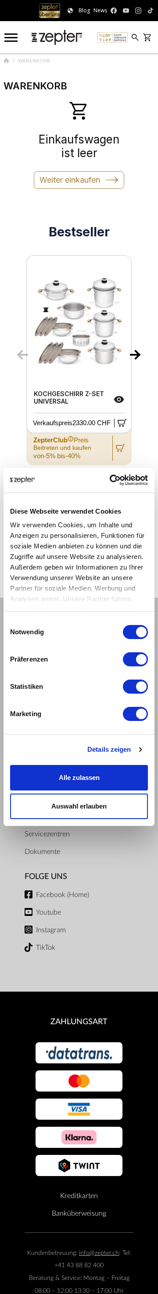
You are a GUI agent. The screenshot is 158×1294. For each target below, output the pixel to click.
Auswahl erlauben (79, 806)
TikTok (45, 947)
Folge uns (46, 876)
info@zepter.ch (99, 1253)
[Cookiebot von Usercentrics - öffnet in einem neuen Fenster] (111, 480)
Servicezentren (47, 834)
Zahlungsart (79, 1022)
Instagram (51, 930)
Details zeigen (109, 749)
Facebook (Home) (62, 894)
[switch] (135, 659)
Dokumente (42, 851)
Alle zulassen (79, 777)
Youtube (48, 912)
